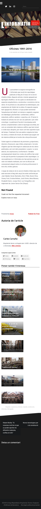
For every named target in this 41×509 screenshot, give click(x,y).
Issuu (12, 214)
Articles (20, 407)
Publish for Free (34, 214)
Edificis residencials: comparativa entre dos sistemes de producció (10, 313)
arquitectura (14, 407)
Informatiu (4, 409)
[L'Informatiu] (20, 24)
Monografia (10, 409)
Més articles (16, 246)
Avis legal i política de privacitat (30, 505)
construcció (31, 407)
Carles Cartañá (27, 52)
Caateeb (25, 407)
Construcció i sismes (9, 367)
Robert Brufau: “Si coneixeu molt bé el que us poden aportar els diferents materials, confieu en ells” (11, 428)
